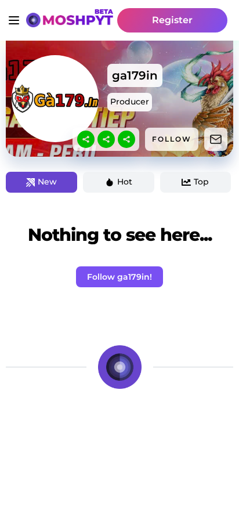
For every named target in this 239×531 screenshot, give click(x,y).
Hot (124, 181)
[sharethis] (86, 139)
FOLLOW (171, 139)
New (47, 181)
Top (201, 181)
